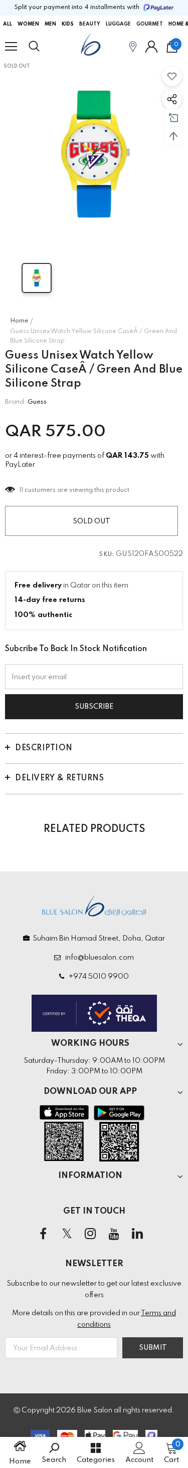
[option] (94, 154)
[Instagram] (90, 1234)
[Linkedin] (137, 1234)
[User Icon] (151, 47)
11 (21, 490)
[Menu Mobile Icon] (11, 47)
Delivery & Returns (59, 778)
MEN (50, 24)
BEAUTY (89, 24)
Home (19, 321)
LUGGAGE (118, 24)
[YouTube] (114, 1234)
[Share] (172, 99)
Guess (37, 402)
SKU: (106, 554)
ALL (7, 24)
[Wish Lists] (172, 76)
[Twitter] (67, 1234)
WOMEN (28, 24)
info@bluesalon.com (98, 957)
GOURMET (149, 24)
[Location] (133, 46)
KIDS (68, 24)
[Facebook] (43, 1234)
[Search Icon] (44, 46)
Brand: (15, 402)
